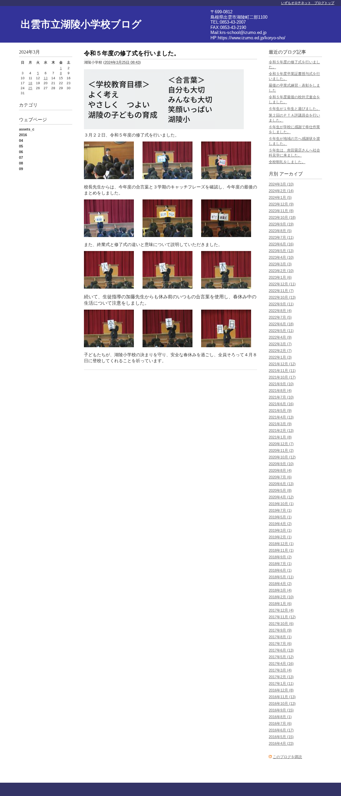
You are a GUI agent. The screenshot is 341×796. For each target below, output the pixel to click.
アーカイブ (291, 173)
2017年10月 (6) (281, 624)
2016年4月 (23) (281, 743)
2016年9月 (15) (281, 710)
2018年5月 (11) (281, 577)
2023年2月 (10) (281, 271)
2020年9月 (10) (281, 464)
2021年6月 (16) (281, 404)
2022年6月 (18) (281, 324)
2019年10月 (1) (281, 504)
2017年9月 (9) (280, 630)
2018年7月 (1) (280, 564)
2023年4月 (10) (281, 257)
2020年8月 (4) (280, 470)
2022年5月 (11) (281, 331)
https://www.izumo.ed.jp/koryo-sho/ (251, 37)
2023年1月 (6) (280, 277)
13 (46, 78)
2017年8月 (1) (280, 637)
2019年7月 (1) (280, 510)
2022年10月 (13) (282, 297)
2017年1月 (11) (281, 683)
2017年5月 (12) (281, 657)
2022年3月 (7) (280, 344)
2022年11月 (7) (281, 291)
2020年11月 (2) (281, 450)
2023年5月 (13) (281, 251)
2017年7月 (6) (280, 644)
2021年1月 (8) (280, 437)
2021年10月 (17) (282, 377)
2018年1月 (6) (280, 604)
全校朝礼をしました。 (287, 162)
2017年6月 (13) (281, 650)
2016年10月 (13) (282, 703)
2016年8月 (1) (280, 717)
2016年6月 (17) (281, 730)
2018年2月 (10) (281, 597)
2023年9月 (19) (281, 224)
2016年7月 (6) (280, 723)
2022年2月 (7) (280, 351)
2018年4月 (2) (280, 584)
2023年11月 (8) (281, 211)
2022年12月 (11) (282, 284)
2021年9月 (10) (281, 384)
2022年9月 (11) (281, 304)
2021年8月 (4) (280, 391)
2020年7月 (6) (280, 477)
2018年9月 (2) (280, 557)
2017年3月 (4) (280, 670)
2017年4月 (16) (281, 663)
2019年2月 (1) (280, 537)
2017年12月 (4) (281, 610)
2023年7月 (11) (281, 237)
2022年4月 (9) (280, 337)
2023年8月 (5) (280, 231)
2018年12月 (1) (281, 544)
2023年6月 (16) (281, 244)
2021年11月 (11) (282, 371)
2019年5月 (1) (280, 517)
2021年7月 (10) (281, 397)
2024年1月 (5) (280, 197)
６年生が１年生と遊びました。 (294, 109)
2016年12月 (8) (281, 690)
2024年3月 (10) (281, 184)
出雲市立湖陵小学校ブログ (81, 24)
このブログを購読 (287, 757)
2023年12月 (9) (281, 204)
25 (30, 88)
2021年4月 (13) (281, 417)
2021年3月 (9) (280, 424)
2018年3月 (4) (280, 590)
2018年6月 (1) (280, 570)
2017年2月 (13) (281, 677)
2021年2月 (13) (281, 430)
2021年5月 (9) (280, 410)
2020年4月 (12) (281, 497)
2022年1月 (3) (280, 357)
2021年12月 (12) (282, 364)
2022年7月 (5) (280, 317)
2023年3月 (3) (280, 264)
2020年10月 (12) (282, 457)
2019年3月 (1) (280, 530)
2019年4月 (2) (280, 524)
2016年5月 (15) (281, 737)
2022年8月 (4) (280, 311)
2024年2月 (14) (281, 191)
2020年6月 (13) (281, 484)
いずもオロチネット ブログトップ (307, 3)
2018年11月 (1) (281, 550)
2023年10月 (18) (282, 217)
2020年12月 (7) (281, 444)
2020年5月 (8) (280, 490)
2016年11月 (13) (282, 697)
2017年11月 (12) (282, 617)
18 (30, 83)
